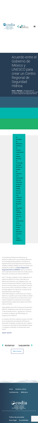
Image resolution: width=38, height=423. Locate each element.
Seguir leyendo (7, 333)
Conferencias (13, 392)
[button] (34, 26)
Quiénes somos (20, 389)
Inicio (13, 91)
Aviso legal (12, 420)
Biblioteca (24, 392)
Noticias (19, 91)
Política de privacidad (16, 417)
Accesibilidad (23, 420)
